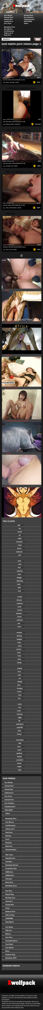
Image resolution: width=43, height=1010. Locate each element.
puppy (21, 668)
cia (21, 678)
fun (21, 698)
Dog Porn (7, 35)
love (21, 671)
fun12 (21, 532)
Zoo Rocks (8, 15)
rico (21, 707)
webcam (21, 552)
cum (21, 746)
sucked (8, 166)
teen (21, 652)
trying (21, 662)
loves (21, 691)
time (21, 659)
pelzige (12, 82)
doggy (21, 577)
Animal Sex (8, 19)
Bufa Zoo (7, 846)
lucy (21, 695)
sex (21, 623)
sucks (21, 617)
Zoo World (8, 948)
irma (7, 249)
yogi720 (21, 727)
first (21, 656)
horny (21, 734)
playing (21, 571)
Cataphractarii (29, 19)
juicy (21, 646)
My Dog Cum (9, 898)
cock (21, 711)
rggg (21, 717)
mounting (21, 740)
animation (21, 724)
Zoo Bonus (8, 29)
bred (21, 545)
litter (21, 770)
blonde (21, 600)
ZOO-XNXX (28, 21)
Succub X (8, 901)
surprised (17, 124)
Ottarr (26, 23)
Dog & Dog (8, 894)
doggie (21, 639)
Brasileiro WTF (10, 958)
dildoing (21, 581)
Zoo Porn (7, 937)
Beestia (7, 836)
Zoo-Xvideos (29, 17)
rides (21, 538)
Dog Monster (9, 858)
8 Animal (7, 879)
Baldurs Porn (9, 911)
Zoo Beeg (8, 927)
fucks (21, 548)
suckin (21, 610)
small (21, 750)
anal (21, 574)
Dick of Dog (8, 915)
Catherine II (8, 21)
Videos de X (8, 33)
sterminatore (13, 208)
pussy (21, 649)
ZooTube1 (8, 944)
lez (21, 528)
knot (21, 627)
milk (21, 743)
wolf (21, 561)
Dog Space (8, 922)
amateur (21, 613)
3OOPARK (8, 918)
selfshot (21, 620)
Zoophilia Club (10, 868)
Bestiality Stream (10, 865)
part (21, 685)
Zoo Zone (7, 23)
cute (21, 675)
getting (21, 753)
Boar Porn (8, 882)
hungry (21, 688)
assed (21, 597)
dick (21, 731)
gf (21, 535)
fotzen (7, 82)
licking (21, 636)
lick (21, 567)
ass (12, 166)
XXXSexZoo (8, 875)
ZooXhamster (9, 31)
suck (21, 607)
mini (21, 564)
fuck (21, 584)
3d (21, 721)
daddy (21, 681)
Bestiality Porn (9, 27)
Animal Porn (8, 17)
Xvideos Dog (9, 954)
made (21, 766)
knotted (21, 542)
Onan (6, 908)
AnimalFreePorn (10, 941)
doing (7, 124)
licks (21, 642)
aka (10, 249)
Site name (8, 855)
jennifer (14, 249)
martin (17, 82)
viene (21, 704)
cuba (7, 208)
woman (21, 632)
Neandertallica (9, 849)
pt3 (21, 555)
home (21, 763)
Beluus (7, 934)
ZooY (6, 839)
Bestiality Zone (10, 886)
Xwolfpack (27, 9)
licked (21, 756)
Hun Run (7, 891)
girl (21, 525)
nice (21, 591)
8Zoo (6, 951)
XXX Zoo (7, 930)
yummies (21, 760)
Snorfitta (7, 861)
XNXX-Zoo (8, 872)
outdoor (21, 603)
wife (21, 587)
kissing (21, 714)
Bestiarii (7, 843)
